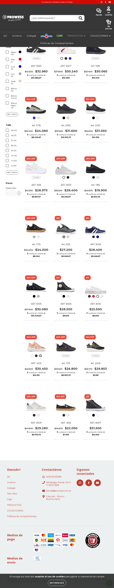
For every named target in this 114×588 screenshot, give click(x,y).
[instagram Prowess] (102, 2)
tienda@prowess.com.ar (58, 490)
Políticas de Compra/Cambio (57, 43)
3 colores (36, 58)
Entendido (57, 583)
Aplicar (19, 193)
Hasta (13, 188)
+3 (38, 118)
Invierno (17, 35)
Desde (8, 188)
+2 (98, 177)
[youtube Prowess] (110, 2)
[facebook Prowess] (106, 2)
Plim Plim (46, 36)
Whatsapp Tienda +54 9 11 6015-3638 (58, 483)
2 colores (95, 356)
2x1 (5, 35)
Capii (59, 35)
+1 (38, 237)
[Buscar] (80, 18)
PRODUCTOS (75, 35)
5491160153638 (53, 476)
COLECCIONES (99, 35)
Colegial (31, 35)
